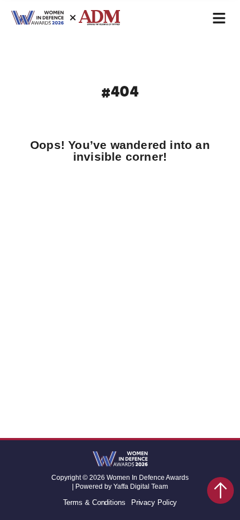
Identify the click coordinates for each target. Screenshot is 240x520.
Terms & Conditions (94, 502)
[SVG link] (120, 459)
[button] (219, 18)
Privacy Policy (154, 502)
